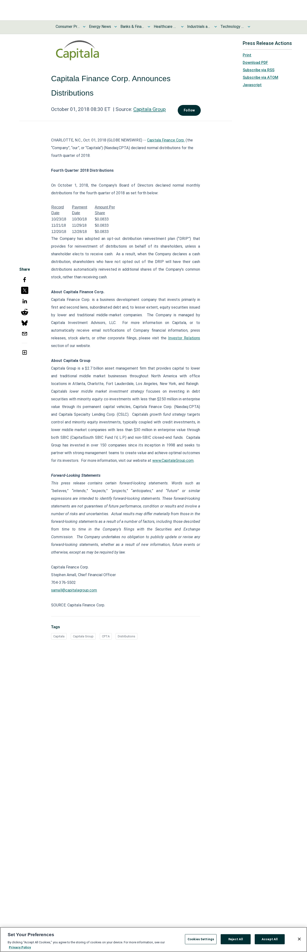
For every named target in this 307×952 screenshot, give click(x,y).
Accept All (270, 939)
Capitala (59, 636)
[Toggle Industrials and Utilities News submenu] (215, 26)
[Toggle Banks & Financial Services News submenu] (149, 26)
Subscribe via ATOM (260, 77)
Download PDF (255, 62)
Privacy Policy (20, 947)
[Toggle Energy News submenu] (115, 26)
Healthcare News (166, 26)
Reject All (235, 939)
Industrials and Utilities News (199, 26)
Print (247, 55)
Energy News (100, 26)
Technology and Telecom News (232, 26)
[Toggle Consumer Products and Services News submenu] (84, 26)
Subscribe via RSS (258, 70)
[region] (153, 939)
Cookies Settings (201, 939)
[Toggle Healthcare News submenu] (182, 26)
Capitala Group (149, 109)
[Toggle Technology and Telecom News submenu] (249, 26)
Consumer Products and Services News (68, 26)
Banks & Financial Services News (132, 26)
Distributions (126, 636)
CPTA (106, 636)
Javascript (252, 85)
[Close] (299, 939)
